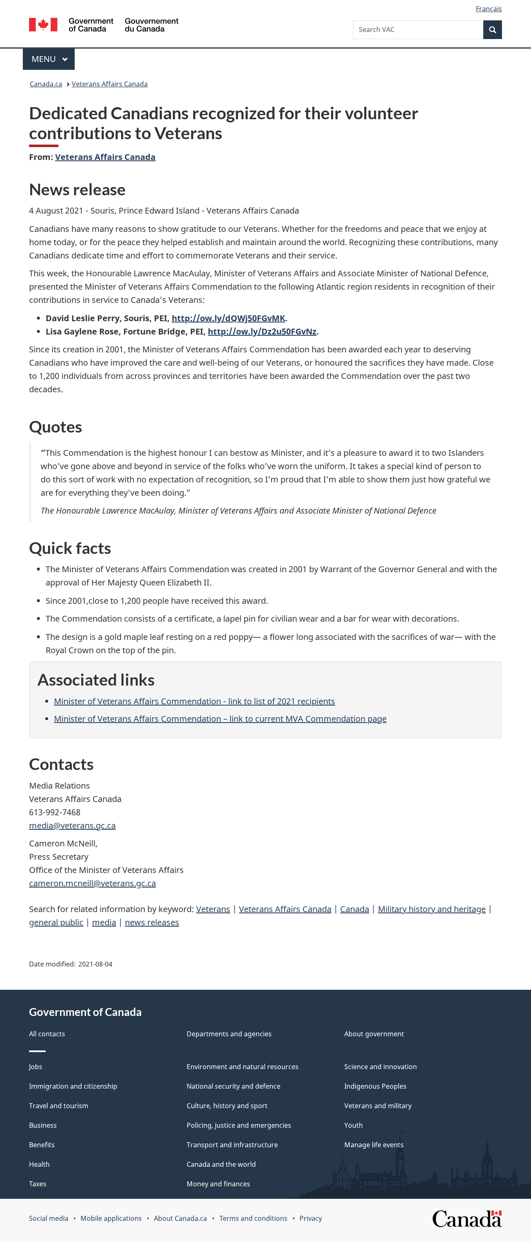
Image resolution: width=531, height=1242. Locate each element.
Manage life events (374, 1144)
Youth (353, 1125)
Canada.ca (46, 84)
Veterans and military (378, 1105)
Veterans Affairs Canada (110, 84)
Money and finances (218, 1183)
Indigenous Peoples (375, 1086)
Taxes (37, 1183)
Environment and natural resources (243, 1066)
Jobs (35, 1066)
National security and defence (233, 1086)
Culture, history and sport (227, 1105)
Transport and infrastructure (232, 1144)
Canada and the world (221, 1164)
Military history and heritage (432, 909)
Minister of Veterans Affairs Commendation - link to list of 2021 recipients (194, 701)
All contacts (47, 1033)
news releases (152, 922)
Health (39, 1164)
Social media (48, 1218)
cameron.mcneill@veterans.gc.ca (92, 883)
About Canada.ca (180, 1218)
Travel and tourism (58, 1105)
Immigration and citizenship (73, 1086)
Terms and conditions (253, 1218)
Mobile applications (111, 1218)
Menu (45, 58)
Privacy (311, 1218)
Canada (354, 909)
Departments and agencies (229, 1033)
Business (43, 1125)
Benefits (42, 1144)
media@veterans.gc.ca (72, 825)
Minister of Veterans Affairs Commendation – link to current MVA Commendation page (220, 718)
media (104, 922)
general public (56, 922)
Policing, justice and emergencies (239, 1125)
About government (374, 1033)
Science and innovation (380, 1066)
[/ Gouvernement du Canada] (103, 26)
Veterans (213, 909)
